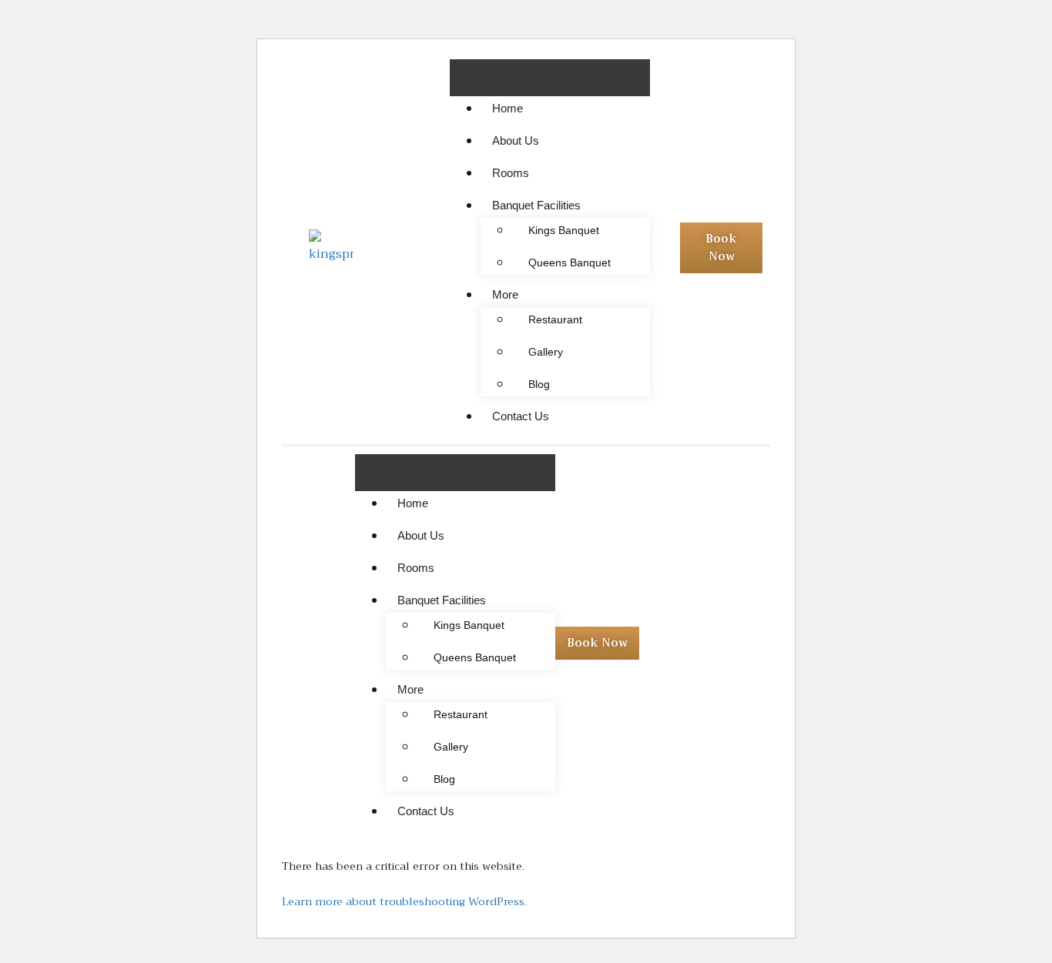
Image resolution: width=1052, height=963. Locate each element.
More (505, 294)
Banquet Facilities (536, 205)
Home (507, 108)
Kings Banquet (563, 230)
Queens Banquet (569, 262)
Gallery (545, 352)
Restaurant (555, 319)
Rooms (510, 172)
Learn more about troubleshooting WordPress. (404, 901)
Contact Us (520, 416)
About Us (515, 140)
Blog (539, 384)
